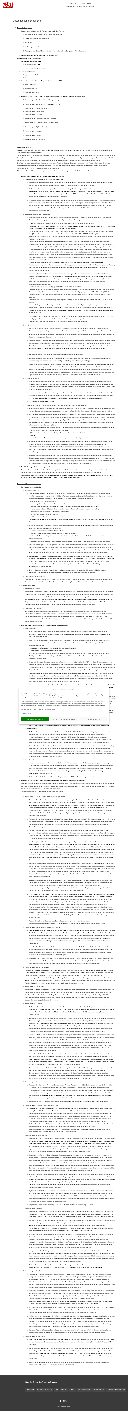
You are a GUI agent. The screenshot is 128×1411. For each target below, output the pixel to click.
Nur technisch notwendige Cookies (64, 719)
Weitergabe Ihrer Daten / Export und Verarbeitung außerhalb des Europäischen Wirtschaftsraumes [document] (56, 51)
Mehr (91, 7)
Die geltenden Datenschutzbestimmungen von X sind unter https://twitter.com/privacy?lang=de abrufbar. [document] (61, 1204)
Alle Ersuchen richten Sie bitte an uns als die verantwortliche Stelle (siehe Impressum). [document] (56, 354)
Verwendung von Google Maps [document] (34, 111)
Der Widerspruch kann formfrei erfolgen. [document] (41, 401)
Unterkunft (70, 7)
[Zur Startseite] (8, 5)
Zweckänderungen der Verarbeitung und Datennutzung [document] (39, 55)
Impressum (30, 1390)
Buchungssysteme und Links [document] (31, 61)
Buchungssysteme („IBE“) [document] (33, 64)
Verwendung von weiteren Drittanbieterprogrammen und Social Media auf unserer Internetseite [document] (53, 96)
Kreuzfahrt (82, 7)
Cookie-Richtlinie (26, 713)
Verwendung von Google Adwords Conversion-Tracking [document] (42, 104)
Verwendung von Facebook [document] (33, 114)
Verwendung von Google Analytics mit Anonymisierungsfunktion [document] (45, 100)
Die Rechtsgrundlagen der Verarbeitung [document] (37, 38)
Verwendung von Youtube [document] (33, 135)
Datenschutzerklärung (44, 1390)
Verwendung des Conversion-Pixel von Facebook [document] (40, 118)
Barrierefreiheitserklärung (116, 1390)
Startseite (72, 4)
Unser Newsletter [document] (30, 84)
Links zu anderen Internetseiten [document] (35, 68)
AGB (56, 1390)
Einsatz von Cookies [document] (28, 71)
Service (72, 1390)
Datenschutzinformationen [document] (27, 20)
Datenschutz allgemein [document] (24, 28)
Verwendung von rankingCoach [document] (35, 139)
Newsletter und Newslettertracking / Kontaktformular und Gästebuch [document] (44, 81)
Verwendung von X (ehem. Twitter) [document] (36, 126)
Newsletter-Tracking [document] (31, 88)
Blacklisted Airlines (84, 1390)
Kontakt (63, 1390)
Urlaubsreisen (85, 4)
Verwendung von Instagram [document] (33, 131)
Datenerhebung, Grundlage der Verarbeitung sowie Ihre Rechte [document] (42, 31)
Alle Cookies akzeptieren (35, 719)
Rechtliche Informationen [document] (41, 1382)
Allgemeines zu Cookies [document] (32, 75)
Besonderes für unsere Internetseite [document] (29, 58)
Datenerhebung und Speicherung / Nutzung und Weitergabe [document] (44, 34)
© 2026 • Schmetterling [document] (63, 1406)
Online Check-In (99, 1390)
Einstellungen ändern (93, 719)
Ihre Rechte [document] (28, 42)
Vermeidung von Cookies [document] (33, 78)
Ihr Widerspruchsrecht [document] (32, 46)
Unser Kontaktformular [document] (32, 92)
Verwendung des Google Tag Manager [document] (37, 108)
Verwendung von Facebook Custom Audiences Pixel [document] (41, 122)
